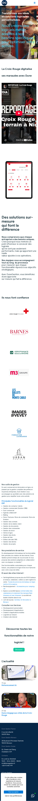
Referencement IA (9, 685)
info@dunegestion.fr (8, 763)
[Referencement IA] (19, 672)
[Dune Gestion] (4, 3)
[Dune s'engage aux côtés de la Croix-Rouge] (19, 700)
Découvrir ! (19, 650)
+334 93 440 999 (7, 765)
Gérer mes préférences (13, 796)
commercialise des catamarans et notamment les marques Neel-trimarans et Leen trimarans (18, 593)
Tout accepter (13, 792)
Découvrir (6, 54)
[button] (34, 3)
